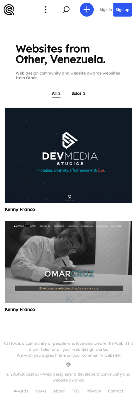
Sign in (106, 9)
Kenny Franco (20, 209)
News (40, 390)
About (59, 390)
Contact (115, 390)
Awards (21, 390)
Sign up (122, 9)
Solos (78, 93)
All (56, 93)
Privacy (93, 390)
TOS (75, 390)
